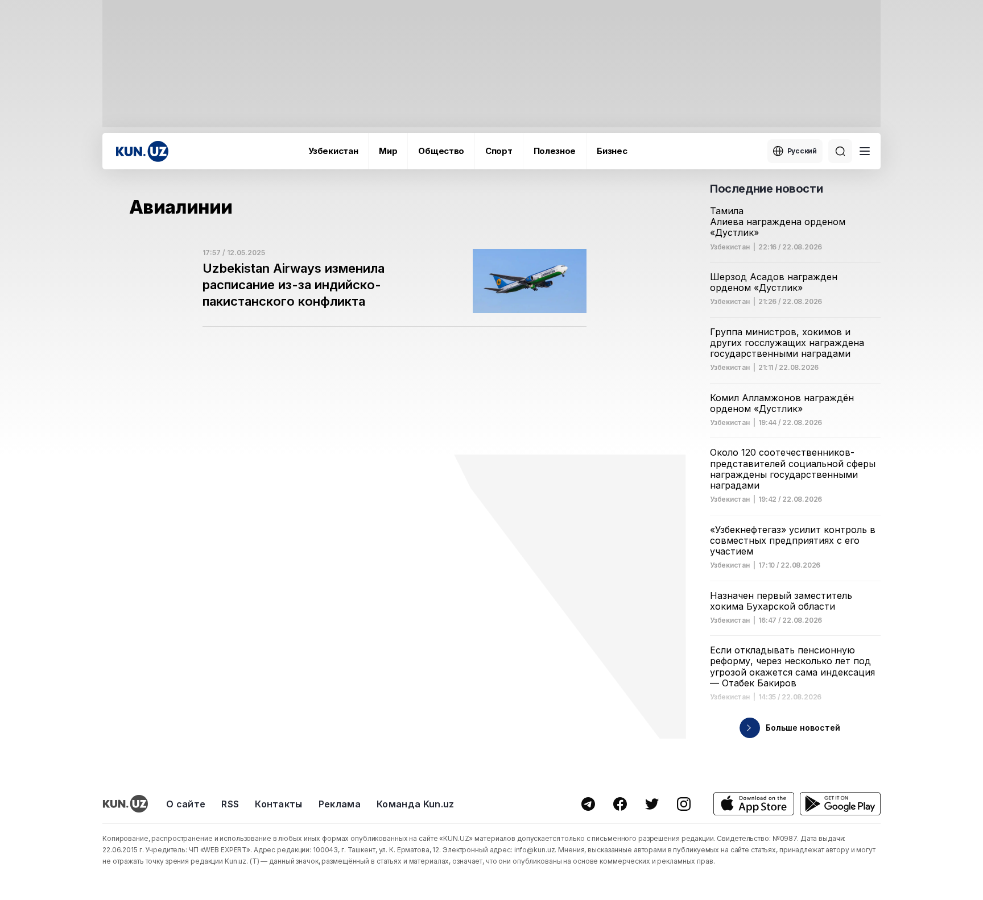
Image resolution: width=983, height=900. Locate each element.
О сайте (185, 804)
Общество (441, 150)
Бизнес (612, 150)
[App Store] (753, 803)
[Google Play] (840, 803)
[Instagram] (684, 804)
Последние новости (766, 188)
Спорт (499, 150)
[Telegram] (588, 804)
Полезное (555, 150)
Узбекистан (333, 150)
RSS (230, 804)
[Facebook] (620, 804)
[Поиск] (840, 151)
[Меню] (865, 151)
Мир (388, 150)
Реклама (340, 804)
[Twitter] (652, 804)
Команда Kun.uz (415, 804)
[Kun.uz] (142, 151)
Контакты (279, 804)
